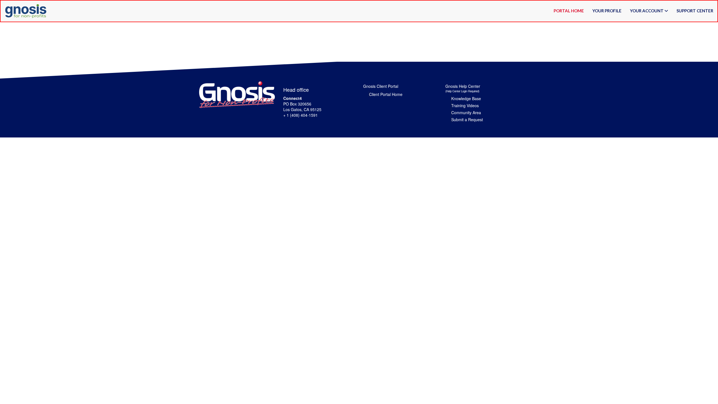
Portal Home (569, 10)
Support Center (694, 10)
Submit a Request (467, 119)
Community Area (466, 112)
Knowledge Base (466, 98)
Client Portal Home (385, 94)
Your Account (647, 10)
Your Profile (607, 10)
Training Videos (465, 105)
